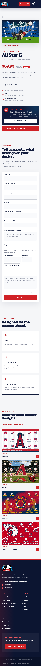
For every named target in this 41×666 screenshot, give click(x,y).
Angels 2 (5, 456)
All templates (6, 597)
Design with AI (25, 3)
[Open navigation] (38, 4)
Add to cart (22, 297)
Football (24, 606)
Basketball (25, 609)
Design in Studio (22, 120)
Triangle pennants (8, 606)
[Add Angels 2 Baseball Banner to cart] (37, 456)
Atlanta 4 (5, 518)
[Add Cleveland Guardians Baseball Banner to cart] (37, 549)
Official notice (6, 628)
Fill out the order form (15, 128)
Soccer (24, 603)
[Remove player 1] (35, 259)
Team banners (6, 600)
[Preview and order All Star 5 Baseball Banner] (20, 31)
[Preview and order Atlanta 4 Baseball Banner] (20, 502)
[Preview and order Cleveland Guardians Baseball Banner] (20, 533)
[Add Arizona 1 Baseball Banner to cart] (37, 487)
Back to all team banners (13, 17)
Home (3, 11)
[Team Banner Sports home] (4, 4)
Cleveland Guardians (9, 549)
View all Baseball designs (11, 424)
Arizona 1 (5, 487)
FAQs (3, 619)
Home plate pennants (9, 603)
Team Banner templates (22, 11)
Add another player (13, 265)
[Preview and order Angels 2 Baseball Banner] (20, 440)
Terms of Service (7, 622)
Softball (24, 597)
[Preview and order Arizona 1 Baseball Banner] (20, 471)
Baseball (10, 11)
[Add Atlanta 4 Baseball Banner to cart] (37, 518)
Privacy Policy (6, 625)
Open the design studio (14, 646)
